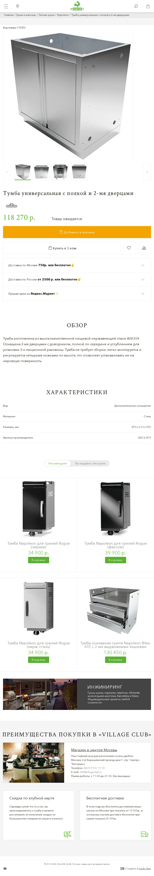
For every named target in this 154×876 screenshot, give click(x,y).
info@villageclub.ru (91, 771)
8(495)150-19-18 (94, 767)
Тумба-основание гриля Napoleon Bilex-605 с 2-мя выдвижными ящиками (115, 645)
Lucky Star (145, 868)
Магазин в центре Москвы (94, 750)
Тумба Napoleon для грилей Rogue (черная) (38, 545)
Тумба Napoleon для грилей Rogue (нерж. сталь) (38, 645)
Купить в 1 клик (64, 248)
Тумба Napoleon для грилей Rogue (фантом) (115, 545)
